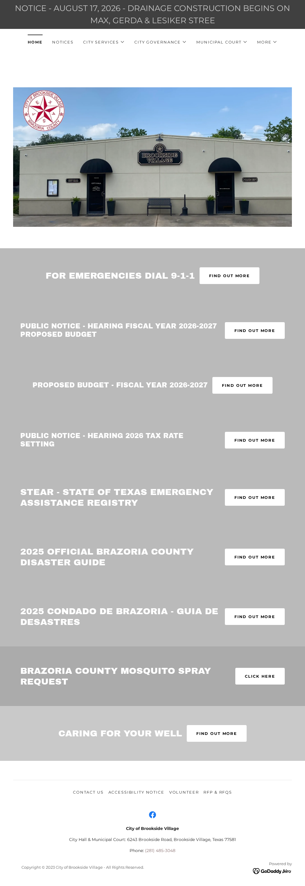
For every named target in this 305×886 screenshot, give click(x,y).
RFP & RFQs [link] (217, 792)
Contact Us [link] (88, 792)
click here (260, 676)
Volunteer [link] (184, 792)
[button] (104, 42)
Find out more (229, 275)
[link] (152, 815)
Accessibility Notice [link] (136, 792)
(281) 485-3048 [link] (160, 850)
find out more (216, 733)
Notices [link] (63, 42)
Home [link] (35, 42)
